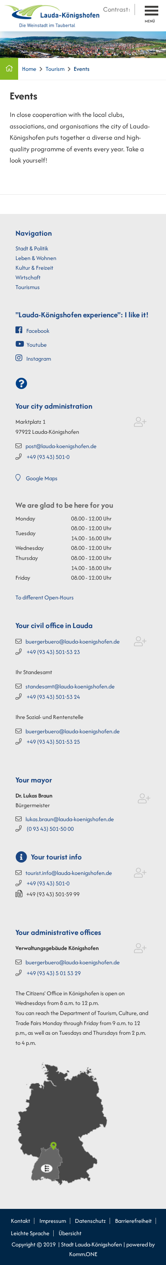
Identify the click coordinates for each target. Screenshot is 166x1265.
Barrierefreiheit (133, 1221)
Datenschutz (90, 1221)
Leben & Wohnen (35, 258)
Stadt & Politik (31, 248)
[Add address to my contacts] (140, 423)
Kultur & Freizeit (34, 268)
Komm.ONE (83, 1254)
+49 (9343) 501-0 (48, 457)
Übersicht (70, 1233)
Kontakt (20, 1221)
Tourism (55, 69)
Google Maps (42, 478)
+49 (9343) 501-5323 (53, 652)
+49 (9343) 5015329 (54, 973)
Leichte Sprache (30, 1233)
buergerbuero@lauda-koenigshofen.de (72, 641)
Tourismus (27, 287)
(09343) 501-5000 (50, 829)
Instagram (38, 358)
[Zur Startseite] (52, 14)
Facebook (37, 331)
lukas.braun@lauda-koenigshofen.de (69, 819)
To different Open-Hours (44, 597)
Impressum (52, 1221)
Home (29, 69)
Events (82, 69)
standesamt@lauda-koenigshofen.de (70, 686)
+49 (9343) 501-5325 (53, 742)
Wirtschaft (28, 277)
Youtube (37, 345)
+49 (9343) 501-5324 (53, 697)
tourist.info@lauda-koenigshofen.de (68, 873)
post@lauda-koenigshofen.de (61, 446)
